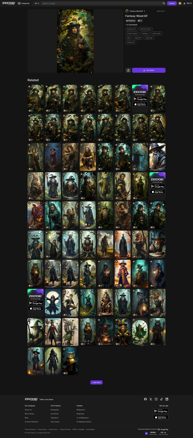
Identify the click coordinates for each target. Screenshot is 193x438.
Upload (172, 3)
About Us (28, 410)
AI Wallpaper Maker (84, 422)
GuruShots (55, 414)
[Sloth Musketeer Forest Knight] (53, 157)
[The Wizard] (88, 215)
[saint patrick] (140, 332)
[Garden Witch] (88, 274)
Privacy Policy (42, 429)
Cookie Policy (53, 429)
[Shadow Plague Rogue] (53, 361)
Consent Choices (65, 429)
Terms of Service (30, 429)
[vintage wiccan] (53, 274)
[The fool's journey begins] (53, 332)
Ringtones (80, 414)
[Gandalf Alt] (157, 157)
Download (150, 70)
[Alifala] (70, 244)
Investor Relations (31, 422)
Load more (97, 382)
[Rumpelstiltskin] (157, 244)
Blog (26, 418)
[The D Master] (70, 186)
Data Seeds (55, 422)
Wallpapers (81, 410)
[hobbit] (35, 332)
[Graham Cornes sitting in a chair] (88, 157)
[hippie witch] (35, 361)
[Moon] (53, 303)
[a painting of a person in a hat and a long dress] (88, 303)
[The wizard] (53, 186)
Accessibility (90, 429)
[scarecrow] (105, 244)
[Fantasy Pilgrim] (123, 244)
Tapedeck (54, 418)
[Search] (164, 3)
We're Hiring (29, 414)
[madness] (35, 244)
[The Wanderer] (88, 244)
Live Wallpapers (83, 418)
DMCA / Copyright (78, 429)
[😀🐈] (105, 186)
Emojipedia (55, 410)
